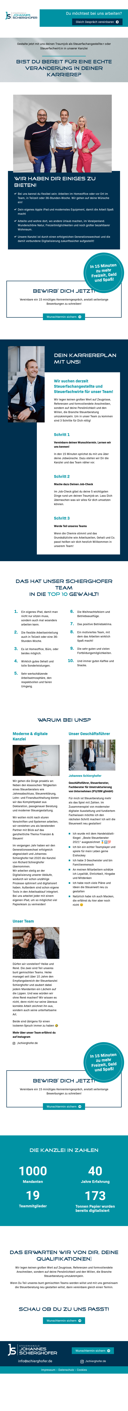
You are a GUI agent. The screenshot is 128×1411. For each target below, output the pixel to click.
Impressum (48, 1370)
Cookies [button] (82, 1370)
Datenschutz (66, 1370)
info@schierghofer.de (35, 1361)
